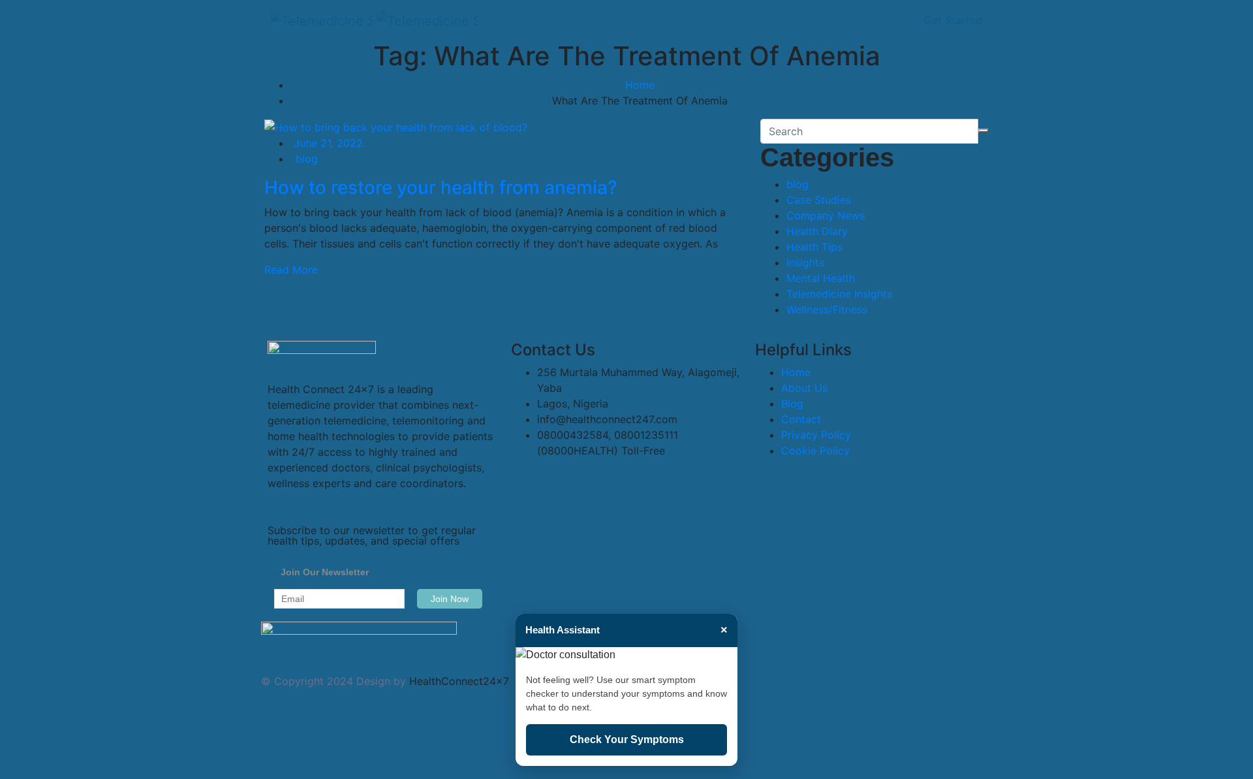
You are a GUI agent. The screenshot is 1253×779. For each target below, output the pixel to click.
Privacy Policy (816, 434)
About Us (804, 387)
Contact (801, 419)
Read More (291, 269)
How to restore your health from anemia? (440, 187)
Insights (805, 262)
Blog (792, 403)
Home (640, 84)
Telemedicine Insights (839, 293)
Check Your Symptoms (627, 739)
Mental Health (820, 278)
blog (307, 158)
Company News (825, 215)
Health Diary (817, 231)
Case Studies (818, 199)
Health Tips (814, 246)
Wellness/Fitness (826, 309)
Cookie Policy (815, 450)
